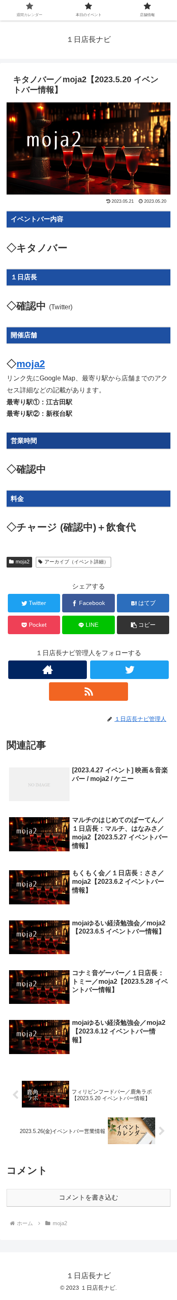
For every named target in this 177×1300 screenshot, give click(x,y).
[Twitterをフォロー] (129, 669)
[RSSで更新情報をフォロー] (88, 691)
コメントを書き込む (88, 1197)
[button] (143, 625)
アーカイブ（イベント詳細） (76, 562)
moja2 (30, 363)
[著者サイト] (47, 669)
